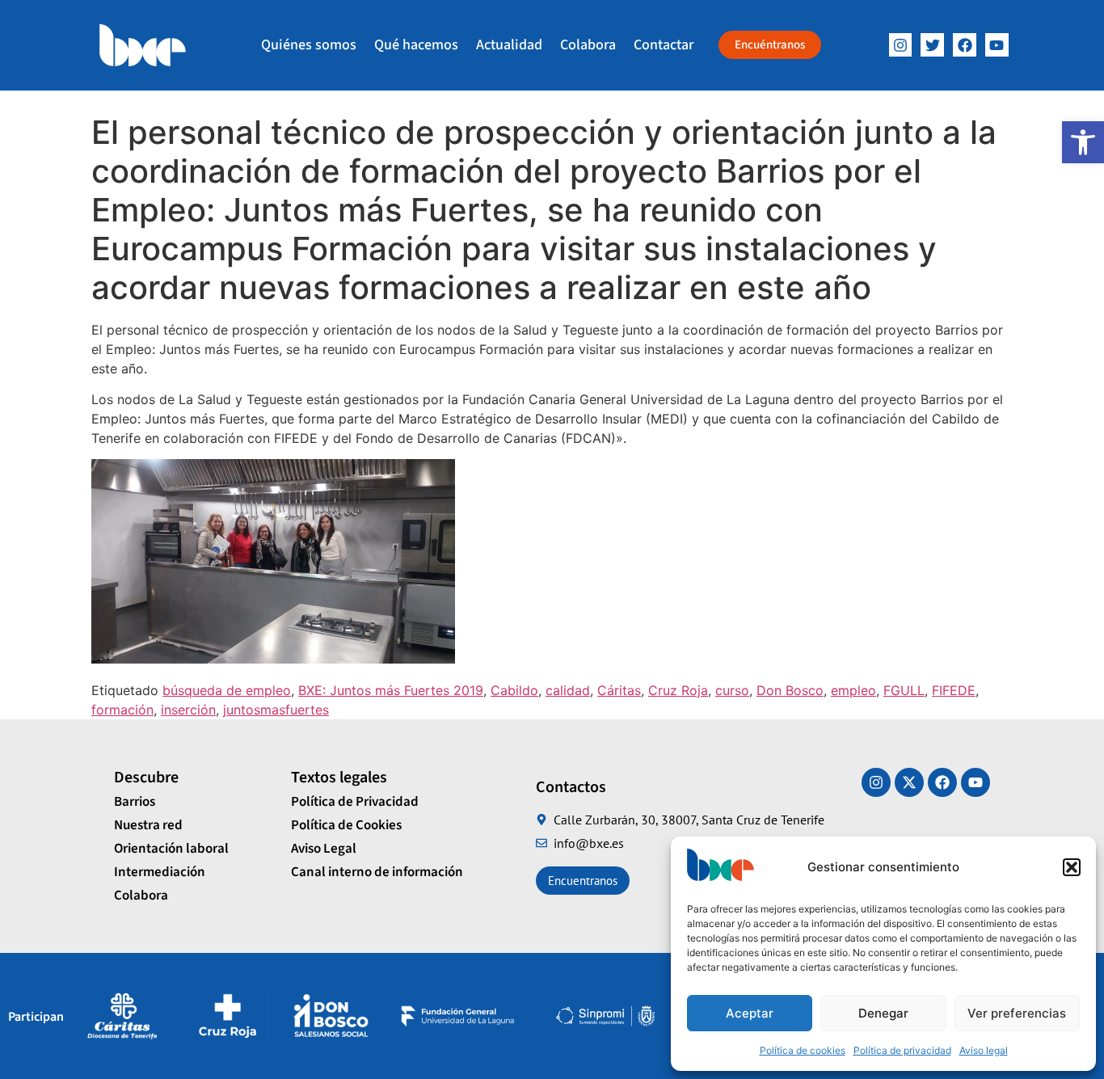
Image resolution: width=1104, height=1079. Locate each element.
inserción (188, 710)
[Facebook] (964, 45)
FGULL (904, 690)
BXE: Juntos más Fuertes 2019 (390, 690)
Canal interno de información (377, 872)
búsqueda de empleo (226, 690)
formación (122, 710)
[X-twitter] (909, 782)
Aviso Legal (323, 848)
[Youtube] (975, 782)
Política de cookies (802, 1050)
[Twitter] (932, 45)
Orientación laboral (171, 848)
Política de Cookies (346, 825)
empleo (853, 690)
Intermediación (159, 872)
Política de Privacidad (355, 801)
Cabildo (514, 690)
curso (732, 690)
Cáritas (619, 690)
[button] (1083, 142)
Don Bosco (790, 690)
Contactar (663, 45)
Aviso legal (983, 1050)
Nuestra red (148, 825)
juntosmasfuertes (276, 710)
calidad (568, 690)
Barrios (134, 801)
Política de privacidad (902, 1050)
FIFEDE (953, 690)
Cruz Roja (678, 690)
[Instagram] (900, 45)
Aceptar (749, 1013)
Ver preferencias (1016, 1013)
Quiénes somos (308, 45)
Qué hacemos (416, 45)
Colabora (588, 45)
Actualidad (509, 45)
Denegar (883, 1013)
